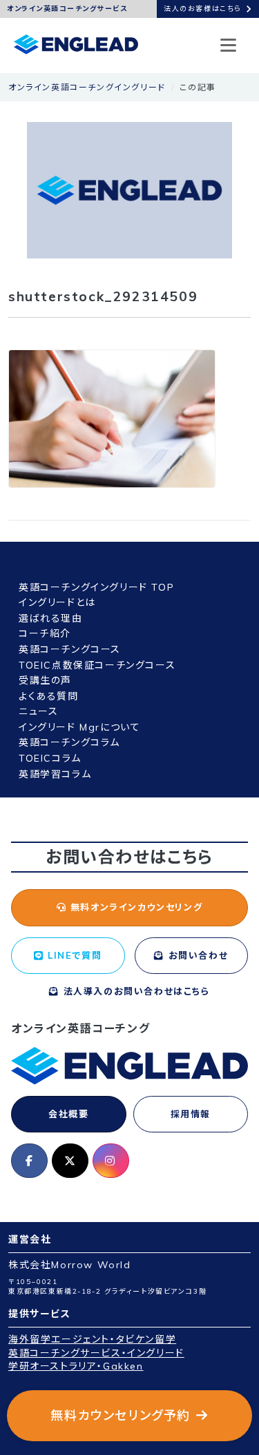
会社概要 (68, 1113)
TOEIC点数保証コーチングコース (97, 665)
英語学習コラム (55, 774)
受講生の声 (45, 680)
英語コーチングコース (70, 649)
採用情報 (191, 1113)
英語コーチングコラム (69, 742)
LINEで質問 (73, 955)
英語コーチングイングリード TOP (96, 587)
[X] (70, 1160)
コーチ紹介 (45, 633)
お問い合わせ (196, 955)
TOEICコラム (50, 758)
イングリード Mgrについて (79, 727)
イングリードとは (57, 602)
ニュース (38, 711)
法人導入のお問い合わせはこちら (134, 991)
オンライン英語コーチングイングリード (87, 87)
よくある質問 (49, 696)
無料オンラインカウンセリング (134, 907)
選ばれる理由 (51, 618)
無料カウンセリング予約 (120, 1415)
